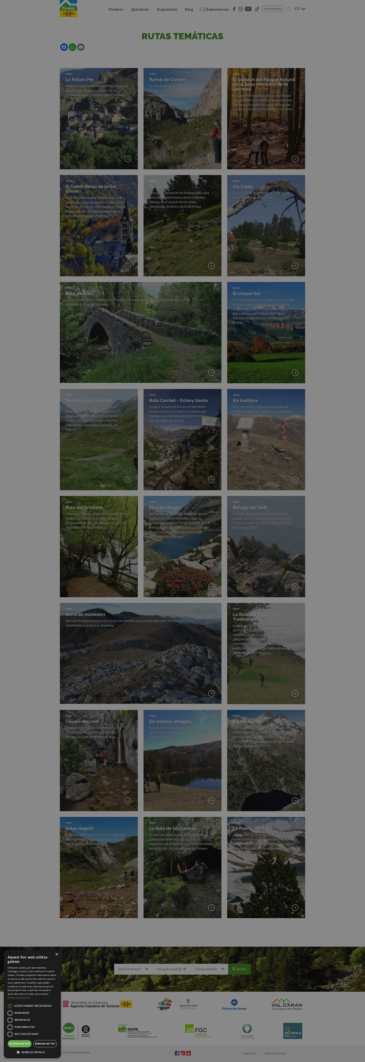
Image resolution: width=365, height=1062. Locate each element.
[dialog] (32, 1004)
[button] (32, 1052)
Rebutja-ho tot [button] (45, 1043)
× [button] (56, 954)
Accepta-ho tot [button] (19, 1043)
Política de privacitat (19, 997)
